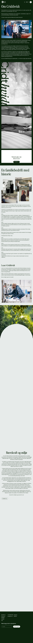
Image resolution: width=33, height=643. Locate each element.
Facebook (15, 616)
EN (28, 2)
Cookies (2, 619)
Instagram (15, 614)
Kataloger (3, 617)
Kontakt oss (16, 161)
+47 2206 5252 (10, 614)
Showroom (3, 616)
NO (26, 2)
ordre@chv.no (10, 616)
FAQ (2, 620)
